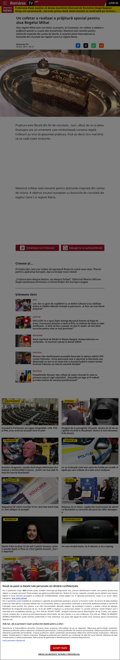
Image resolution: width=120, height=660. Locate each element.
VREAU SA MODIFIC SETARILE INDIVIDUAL (59, 654)
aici (33, 611)
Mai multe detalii (19, 598)
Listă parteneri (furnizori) (13, 640)
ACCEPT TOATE (60, 648)
